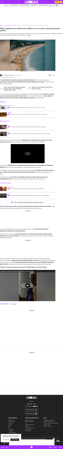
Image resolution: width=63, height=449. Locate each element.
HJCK (9, 426)
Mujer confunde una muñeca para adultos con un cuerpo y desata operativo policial (32, 25)
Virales (13, 25)
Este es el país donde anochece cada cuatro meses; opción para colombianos (26, 188)
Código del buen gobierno (29, 424)
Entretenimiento (7, 25)
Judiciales (9, 112)
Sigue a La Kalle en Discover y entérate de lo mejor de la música (42, 88)
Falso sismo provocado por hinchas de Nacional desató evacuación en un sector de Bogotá (29, 195)
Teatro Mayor (10, 430)
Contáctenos (27, 426)
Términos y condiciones (48, 426)
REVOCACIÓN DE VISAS (43, 5)
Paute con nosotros (28, 429)
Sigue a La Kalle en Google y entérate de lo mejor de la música (28, 202)
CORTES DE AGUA (34, 5)
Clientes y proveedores (29, 427)
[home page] (31, 2)
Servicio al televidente (29, 420)
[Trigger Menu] (2, 2)
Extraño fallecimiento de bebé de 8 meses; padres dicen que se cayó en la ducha (27, 107)
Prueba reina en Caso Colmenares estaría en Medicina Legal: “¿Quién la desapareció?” (28, 114)
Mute (50, 447)
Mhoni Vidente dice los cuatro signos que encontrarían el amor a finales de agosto (27, 126)
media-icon (31, 447)
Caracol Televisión (11, 421)
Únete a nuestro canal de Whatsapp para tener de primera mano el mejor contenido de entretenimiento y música (14, 89)
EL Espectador (11, 429)
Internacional (10, 105)
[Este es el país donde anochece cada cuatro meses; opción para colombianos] (3, 189)
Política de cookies (47, 424)
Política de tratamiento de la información (51, 423)
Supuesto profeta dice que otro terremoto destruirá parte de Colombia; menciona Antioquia (29, 133)
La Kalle (1, 25)
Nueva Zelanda (13, 304)
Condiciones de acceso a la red (49, 420)
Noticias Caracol (11, 420)
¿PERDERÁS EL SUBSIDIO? (25, 5)
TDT (26, 423)
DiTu (9, 427)
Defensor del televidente (29, 421)
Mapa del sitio (27, 430)
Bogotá (9, 193)
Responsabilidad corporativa (49, 421)
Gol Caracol (10, 423)
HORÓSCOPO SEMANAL (14, 5)
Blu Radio (10, 424)
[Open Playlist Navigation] (61, 447)
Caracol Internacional (12, 432)
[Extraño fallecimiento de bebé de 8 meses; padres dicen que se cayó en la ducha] (3, 108)
